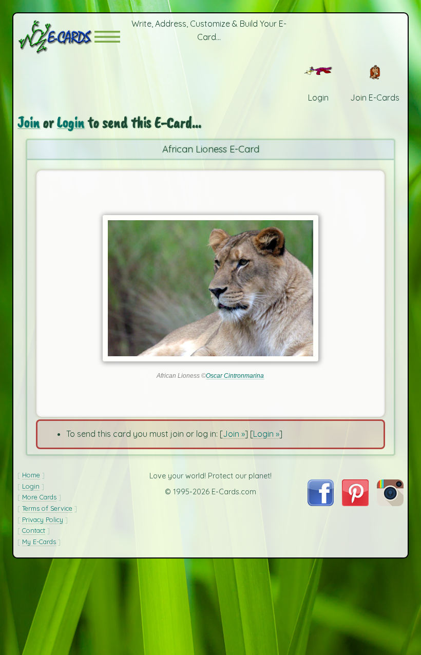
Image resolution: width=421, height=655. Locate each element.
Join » (234, 434)
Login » (266, 434)
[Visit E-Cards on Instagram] (390, 503)
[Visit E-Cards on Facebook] (321, 503)
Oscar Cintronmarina (235, 375)
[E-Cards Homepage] (55, 36)
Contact (33, 530)
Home (31, 475)
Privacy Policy (42, 519)
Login (71, 122)
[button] (107, 36)
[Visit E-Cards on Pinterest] (355, 503)
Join (28, 122)
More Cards (39, 497)
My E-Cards (39, 541)
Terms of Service (47, 508)
